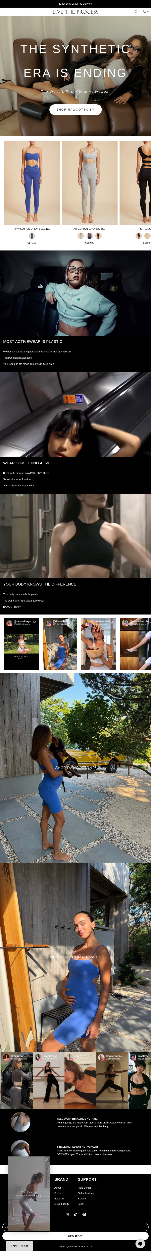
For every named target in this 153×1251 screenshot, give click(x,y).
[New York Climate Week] (75, 957)
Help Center (84, 1187)
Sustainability (61, 1204)
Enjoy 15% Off (75, 1235)
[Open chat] (140, 1243)
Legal (81, 1204)
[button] (40, 644)
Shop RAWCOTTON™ (75, 109)
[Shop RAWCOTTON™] (75, 768)
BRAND (61, 1179)
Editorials (59, 1198)
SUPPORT (87, 1179)
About (57, 1187)
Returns (82, 1198)
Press (57, 1193)
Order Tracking (86, 1193)
